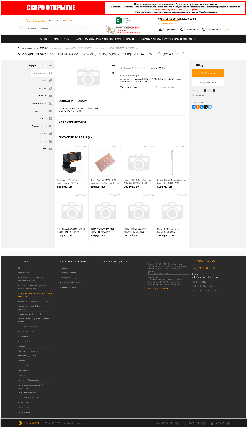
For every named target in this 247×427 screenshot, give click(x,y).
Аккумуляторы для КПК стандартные (33, 301)
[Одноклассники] (198, 107)
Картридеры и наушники (28, 351)
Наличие (42, 134)
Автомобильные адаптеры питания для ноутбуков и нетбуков (105, 39)
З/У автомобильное (26, 331)
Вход (28, 20)
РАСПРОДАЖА (24, 412)
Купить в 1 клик (209, 82)
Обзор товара (40, 73)
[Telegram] (210, 107)
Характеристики (39, 103)
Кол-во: (198, 90)
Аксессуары (40, 111)
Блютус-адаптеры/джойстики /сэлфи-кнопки (34, 320)
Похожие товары (39, 126)
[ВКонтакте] (194, 107)
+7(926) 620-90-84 (51, 423)
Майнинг (21, 361)
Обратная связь (31, 423)
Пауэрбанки (23, 365)
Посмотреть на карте (158, 288)
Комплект (41, 88)
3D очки (43, 39)
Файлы (43, 141)
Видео (43, 149)
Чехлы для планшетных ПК (29, 398)
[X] (206, 107)
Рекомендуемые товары (70, 282)
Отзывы (42, 118)
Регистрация (39, 20)
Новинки (63, 268)
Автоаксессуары (61, 39)
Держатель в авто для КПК (29, 327)
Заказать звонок (169, 23)
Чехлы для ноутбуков (27, 393)
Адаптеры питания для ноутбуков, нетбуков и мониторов (168, 39)
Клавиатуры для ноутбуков (29, 356)
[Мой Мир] (202, 107)
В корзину (209, 73)
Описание (42, 96)
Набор (43, 81)
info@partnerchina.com (205, 277)
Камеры (21, 346)
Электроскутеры (25, 402)
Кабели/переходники (26, 341)
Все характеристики (165, 87)
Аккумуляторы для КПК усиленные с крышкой (33, 307)
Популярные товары (68, 273)
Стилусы (21, 375)
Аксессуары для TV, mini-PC (29, 314)
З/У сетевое (23, 336)
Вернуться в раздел (37, 65)
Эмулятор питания (25, 407)
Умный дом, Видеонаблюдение (31, 380)
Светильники (23, 370)
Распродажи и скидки (69, 278)
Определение (66, 20)
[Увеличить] (88, 77)
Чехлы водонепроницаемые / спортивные (30, 386)
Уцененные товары (68, 287)
